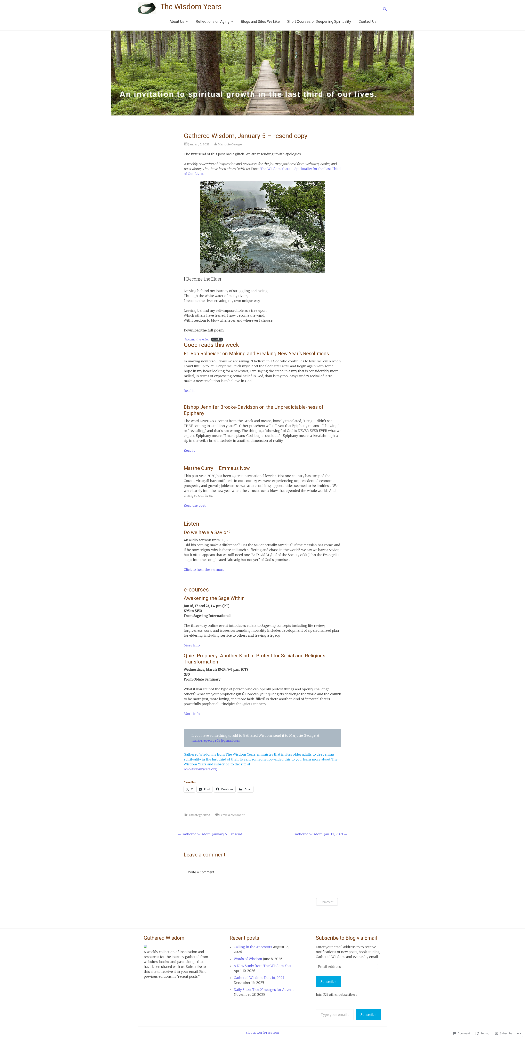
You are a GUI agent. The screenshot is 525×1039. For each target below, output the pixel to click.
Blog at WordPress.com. (263, 1032)
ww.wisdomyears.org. (200, 769)
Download (217, 339)
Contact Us (367, 21)
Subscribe (328, 982)
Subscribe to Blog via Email (346, 938)
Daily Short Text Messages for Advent (264, 990)
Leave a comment (232, 815)
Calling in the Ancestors (253, 947)
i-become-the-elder (196, 339)
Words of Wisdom (248, 959)
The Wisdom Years (191, 6)
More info (192, 645)
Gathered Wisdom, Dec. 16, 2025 (259, 978)
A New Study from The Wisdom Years (263, 966)
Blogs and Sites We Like (260, 21)
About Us (177, 21)
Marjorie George (230, 144)
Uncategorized (199, 815)
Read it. (189, 391)
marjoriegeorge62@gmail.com (216, 740)
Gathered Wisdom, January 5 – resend (210, 834)
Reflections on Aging (212, 21)
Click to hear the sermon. (204, 569)
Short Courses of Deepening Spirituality (319, 21)
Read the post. (195, 505)
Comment (327, 902)
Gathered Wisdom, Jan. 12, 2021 (320, 834)
